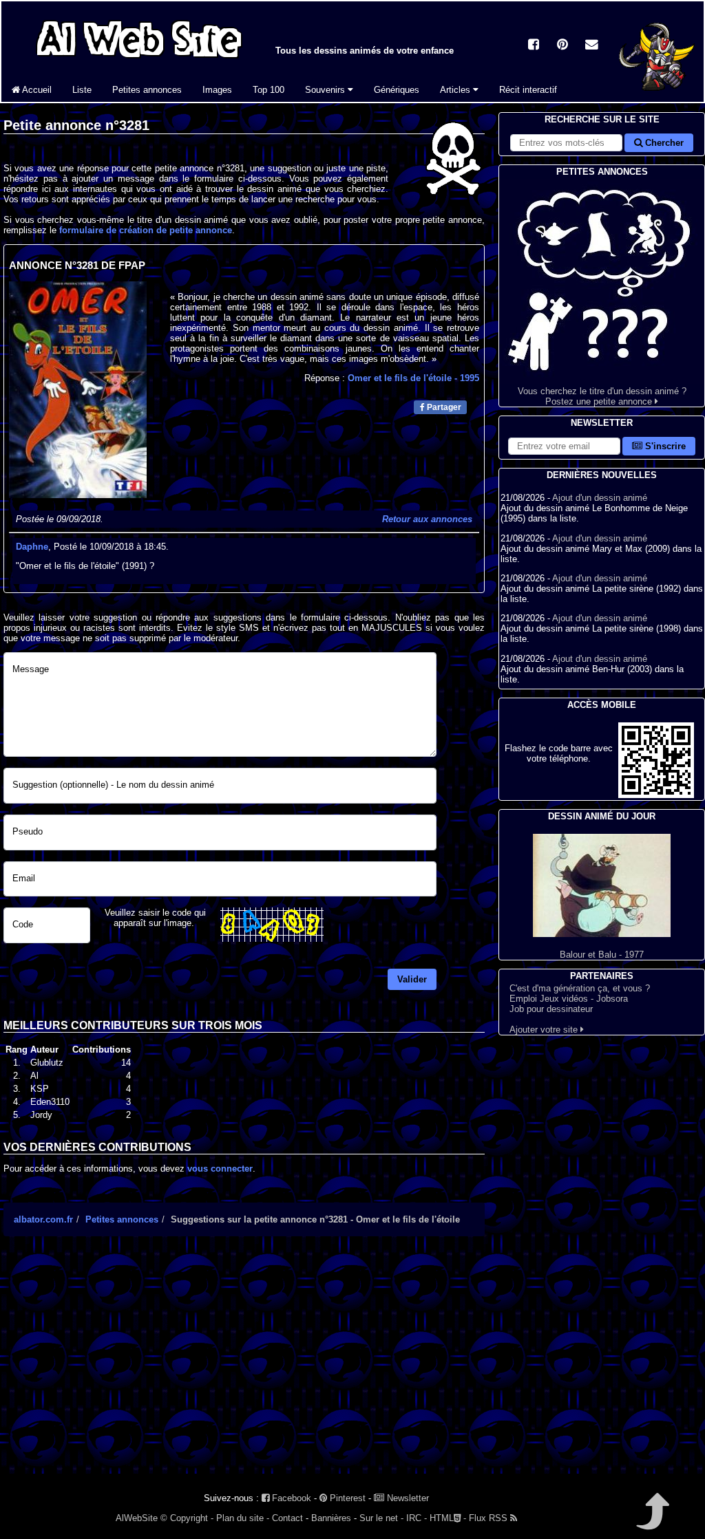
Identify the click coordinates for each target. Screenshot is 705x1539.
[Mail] (591, 46)
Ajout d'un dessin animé (599, 498)
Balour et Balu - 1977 (602, 954)
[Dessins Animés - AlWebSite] (657, 99)
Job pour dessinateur (551, 1009)
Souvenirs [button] (326, 90)
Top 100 (268, 90)
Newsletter (406, 1498)
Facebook (290, 1498)
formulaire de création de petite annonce (145, 230)
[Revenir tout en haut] (651, 1521)
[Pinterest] (562, 46)
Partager (443, 407)
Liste (82, 90)
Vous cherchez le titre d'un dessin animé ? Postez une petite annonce (602, 396)
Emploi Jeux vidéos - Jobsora (568, 998)
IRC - (416, 1518)
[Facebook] (533, 46)
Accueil (36, 90)
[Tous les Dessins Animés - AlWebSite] (139, 60)
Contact (287, 1518)
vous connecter (220, 1168)
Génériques (396, 90)
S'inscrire (664, 446)
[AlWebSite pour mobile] (656, 795)
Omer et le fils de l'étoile (413, 378)
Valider (412, 979)
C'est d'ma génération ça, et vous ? (579, 988)
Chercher (663, 143)
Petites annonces (147, 90)
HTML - (448, 1518)
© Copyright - (186, 1518)
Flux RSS (489, 1518)
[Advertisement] (244, 1367)
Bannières (331, 1518)
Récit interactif (528, 90)
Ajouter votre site (544, 1029)
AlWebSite (137, 1518)
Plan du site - (242, 1518)
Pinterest (346, 1498)
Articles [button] (456, 90)
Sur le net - (381, 1518)
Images (217, 90)
